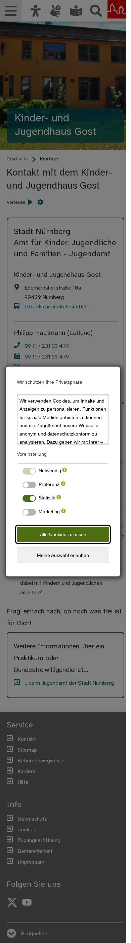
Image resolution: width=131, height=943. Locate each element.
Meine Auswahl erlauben (63, 555)
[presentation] (64, 472)
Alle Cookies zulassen (63, 534)
